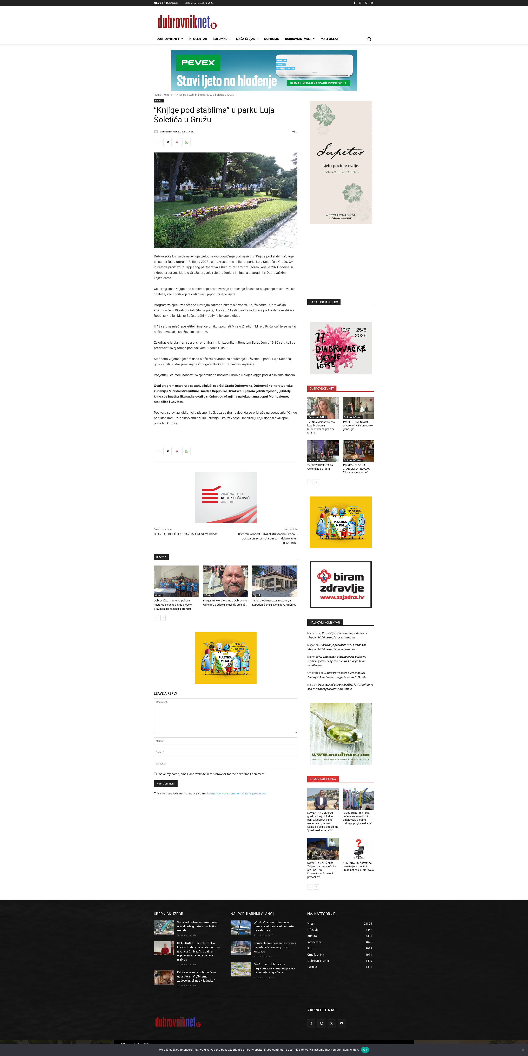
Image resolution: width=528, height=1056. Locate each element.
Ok (365, 1049)
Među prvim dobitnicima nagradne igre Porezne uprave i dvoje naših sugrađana (274, 968)
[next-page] (163, 617)
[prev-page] (156, 617)
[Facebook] (354, 3)
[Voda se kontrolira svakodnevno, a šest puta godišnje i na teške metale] (164, 927)
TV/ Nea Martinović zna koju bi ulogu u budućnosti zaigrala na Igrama (321, 427)
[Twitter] (366, 3)
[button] (369, 39)
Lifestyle (208, 595)
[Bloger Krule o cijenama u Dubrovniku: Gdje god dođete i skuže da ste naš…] (225, 581)
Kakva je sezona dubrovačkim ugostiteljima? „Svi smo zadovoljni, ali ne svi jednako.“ (196, 976)
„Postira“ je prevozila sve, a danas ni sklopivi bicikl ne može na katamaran (274, 926)
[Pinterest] (177, 142)
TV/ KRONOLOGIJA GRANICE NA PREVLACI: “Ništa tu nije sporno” (357, 469)
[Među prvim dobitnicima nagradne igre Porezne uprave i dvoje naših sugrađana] (241, 969)
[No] (523, 1050)
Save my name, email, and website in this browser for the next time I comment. (212, 774)
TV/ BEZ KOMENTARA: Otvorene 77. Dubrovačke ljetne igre (358, 425)
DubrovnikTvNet (317, 417)
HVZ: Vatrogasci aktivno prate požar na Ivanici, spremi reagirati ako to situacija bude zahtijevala (336, 661)
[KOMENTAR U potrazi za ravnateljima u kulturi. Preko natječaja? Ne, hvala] (358, 849)
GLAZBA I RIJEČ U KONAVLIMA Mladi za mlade (186, 534)
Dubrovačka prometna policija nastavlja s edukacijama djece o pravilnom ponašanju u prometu (173, 604)
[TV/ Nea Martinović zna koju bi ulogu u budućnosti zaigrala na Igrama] (323, 408)
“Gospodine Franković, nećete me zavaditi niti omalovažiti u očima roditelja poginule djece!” (357, 818)
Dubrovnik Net (168, 131)
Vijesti (158, 595)
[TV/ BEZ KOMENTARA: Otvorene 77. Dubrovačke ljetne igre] (358, 408)
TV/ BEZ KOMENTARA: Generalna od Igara (320, 467)
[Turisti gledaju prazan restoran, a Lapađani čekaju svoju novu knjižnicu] (274, 581)
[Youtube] (371, 3)
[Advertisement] (341, 256)
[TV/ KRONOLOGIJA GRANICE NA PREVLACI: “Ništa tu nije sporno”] (358, 451)
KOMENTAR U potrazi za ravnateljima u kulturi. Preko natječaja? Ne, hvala (358, 866)
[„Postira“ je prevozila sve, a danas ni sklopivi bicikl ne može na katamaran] (241, 927)
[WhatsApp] (186, 142)
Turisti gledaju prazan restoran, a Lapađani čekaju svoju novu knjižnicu (275, 947)
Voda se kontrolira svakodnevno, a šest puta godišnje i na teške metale (198, 926)
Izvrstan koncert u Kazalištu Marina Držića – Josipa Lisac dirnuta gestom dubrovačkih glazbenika (267, 538)
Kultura (168, 94)
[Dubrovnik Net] (156, 132)
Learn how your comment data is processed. (237, 793)
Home (157, 94)
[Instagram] (360, 3)
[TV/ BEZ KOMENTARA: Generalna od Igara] (323, 451)
